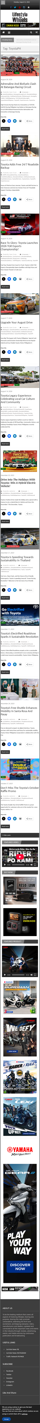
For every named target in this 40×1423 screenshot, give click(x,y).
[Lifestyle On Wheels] (3, 32)
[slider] (18, 974)
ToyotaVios (32, 100)
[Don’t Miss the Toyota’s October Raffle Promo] (20, 769)
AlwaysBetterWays (12, 175)
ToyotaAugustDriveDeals (7, 333)
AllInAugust (6, 329)
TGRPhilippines (17, 260)
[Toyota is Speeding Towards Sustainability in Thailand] (20, 539)
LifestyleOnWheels (32, 94)
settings (24, 1414)
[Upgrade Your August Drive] (20, 304)
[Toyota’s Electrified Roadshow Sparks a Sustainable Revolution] (20, 615)
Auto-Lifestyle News (7, 73)
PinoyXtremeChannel (27, 493)
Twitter (8, 1374)
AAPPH (4, 175)
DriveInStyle (24, 329)
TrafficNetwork (31, 495)
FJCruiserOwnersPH (19, 409)
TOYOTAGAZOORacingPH (22, 98)
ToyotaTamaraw (24, 100)
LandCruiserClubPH (13, 411)
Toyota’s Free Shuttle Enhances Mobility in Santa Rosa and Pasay (19, 711)
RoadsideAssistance (6, 179)
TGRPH (3, 98)
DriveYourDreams (7, 256)
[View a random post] (37, 32)
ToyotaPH (16, 100)
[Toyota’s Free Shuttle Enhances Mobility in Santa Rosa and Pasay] (20, 689)
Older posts (7, 835)
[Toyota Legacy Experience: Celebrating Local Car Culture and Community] (20, 377)
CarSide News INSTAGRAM (16, 1353)
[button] (20, 961)
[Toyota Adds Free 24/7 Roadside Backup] (20, 146)
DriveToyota (31, 329)
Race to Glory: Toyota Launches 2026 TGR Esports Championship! (19, 246)
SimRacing (23, 258)
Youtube (9, 1378)
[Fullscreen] (35, 865)
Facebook (9, 1371)
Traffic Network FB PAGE (15, 1356)
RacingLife (34, 96)
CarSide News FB (12, 1349)
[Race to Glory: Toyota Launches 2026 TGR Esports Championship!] (20, 224)
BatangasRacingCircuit (20, 94)
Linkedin (9, 1385)
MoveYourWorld (16, 331)
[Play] (5, 865)
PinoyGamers (16, 258)
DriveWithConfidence (6, 177)
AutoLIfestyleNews (8, 94)
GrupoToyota (28, 409)
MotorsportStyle (5, 96)
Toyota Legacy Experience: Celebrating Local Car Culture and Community (18, 399)
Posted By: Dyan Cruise (9, 92)
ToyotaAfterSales (16, 179)
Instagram (10, 1382)
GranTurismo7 (16, 256)
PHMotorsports (26, 96)
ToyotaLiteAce (26, 179)
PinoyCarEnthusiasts (18, 413)
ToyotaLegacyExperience (7, 415)
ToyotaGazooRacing (26, 260)
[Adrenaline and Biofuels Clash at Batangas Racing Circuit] (20, 65)
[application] (20, 857)
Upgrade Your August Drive (17, 322)
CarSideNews (6, 493)
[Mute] (31, 865)
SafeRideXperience (15, 495)
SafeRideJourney (5, 495)
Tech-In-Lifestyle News (14, 232)
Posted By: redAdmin (8, 491)
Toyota (23, 569)
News (17, 73)
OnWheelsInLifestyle (15, 96)
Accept (6, 1419)
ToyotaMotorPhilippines (7, 100)
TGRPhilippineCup (10, 98)
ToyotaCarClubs (28, 413)
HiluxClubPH (4, 411)
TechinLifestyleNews (6, 260)
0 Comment (25, 92)
